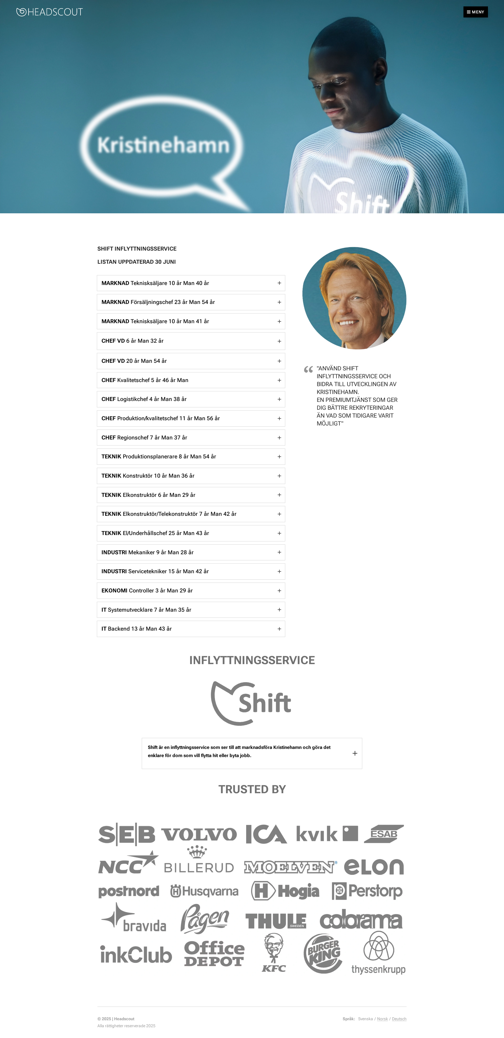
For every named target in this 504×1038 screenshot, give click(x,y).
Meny (478, 12)
